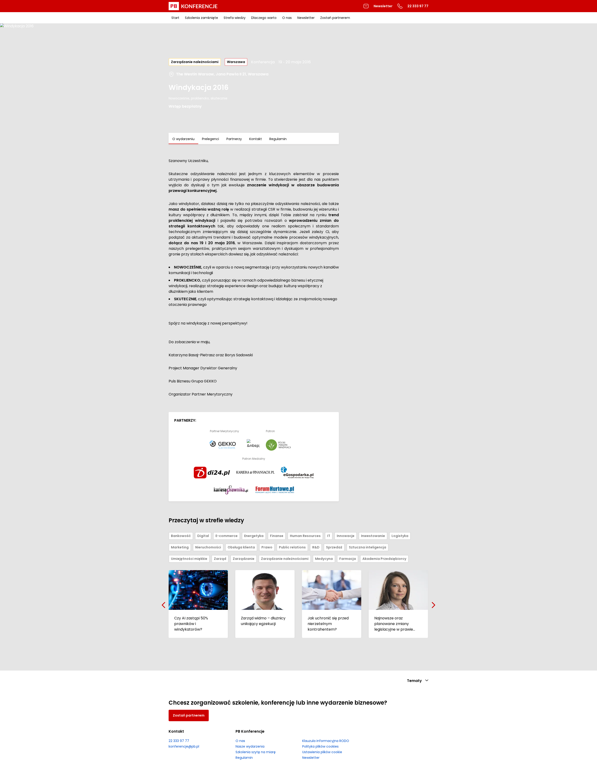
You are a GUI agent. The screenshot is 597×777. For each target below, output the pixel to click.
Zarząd (220, 558)
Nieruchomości (208, 547)
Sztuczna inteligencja (367, 547)
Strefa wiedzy (235, 17)
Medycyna (324, 558)
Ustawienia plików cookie (322, 752)
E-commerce (226, 535)
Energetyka (254, 535)
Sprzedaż (334, 547)
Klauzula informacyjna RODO (325, 740)
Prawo (266, 547)
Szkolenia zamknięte (201, 17)
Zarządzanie (243, 558)
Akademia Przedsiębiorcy (384, 558)
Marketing (180, 547)
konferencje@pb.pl (184, 746)
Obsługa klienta (241, 547)
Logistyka (400, 535)
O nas (287, 17)
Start (175, 17)
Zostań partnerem (335, 17)
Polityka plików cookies (320, 746)
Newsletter (383, 6)
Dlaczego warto (264, 17)
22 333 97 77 (179, 740)
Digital (203, 535)
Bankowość (181, 535)
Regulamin (278, 139)
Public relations (292, 547)
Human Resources (305, 535)
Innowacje (345, 535)
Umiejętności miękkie (189, 558)
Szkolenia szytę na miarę (256, 752)
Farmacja (347, 558)
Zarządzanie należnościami (195, 62)
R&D (315, 547)
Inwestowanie (373, 535)
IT (328, 535)
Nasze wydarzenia (250, 746)
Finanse (276, 535)
